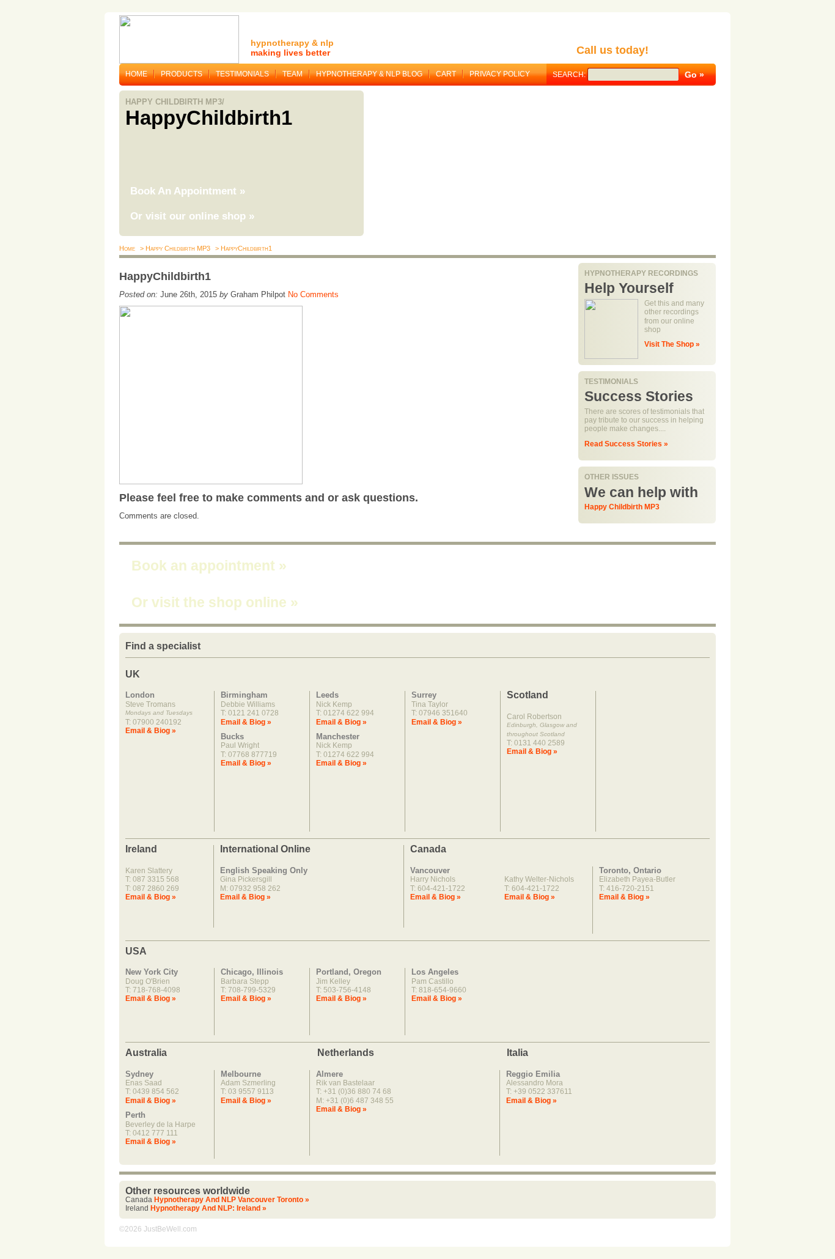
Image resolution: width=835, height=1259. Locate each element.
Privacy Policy (499, 74)
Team (292, 74)
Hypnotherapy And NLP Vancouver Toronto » (231, 1199)
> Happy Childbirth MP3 (174, 248)
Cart (446, 74)
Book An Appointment (187, 191)
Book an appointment (209, 566)
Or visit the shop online (214, 602)
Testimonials (242, 74)
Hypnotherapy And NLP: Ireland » (208, 1208)
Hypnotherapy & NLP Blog (369, 74)
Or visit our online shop (192, 216)
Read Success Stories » (626, 444)
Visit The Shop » (672, 344)
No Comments (313, 294)
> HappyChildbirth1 (242, 248)
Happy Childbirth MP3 (622, 507)
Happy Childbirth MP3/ (174, 101)
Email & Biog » (150, 730)
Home (136, 74)
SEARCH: (570, 74)
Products (181, 74)
